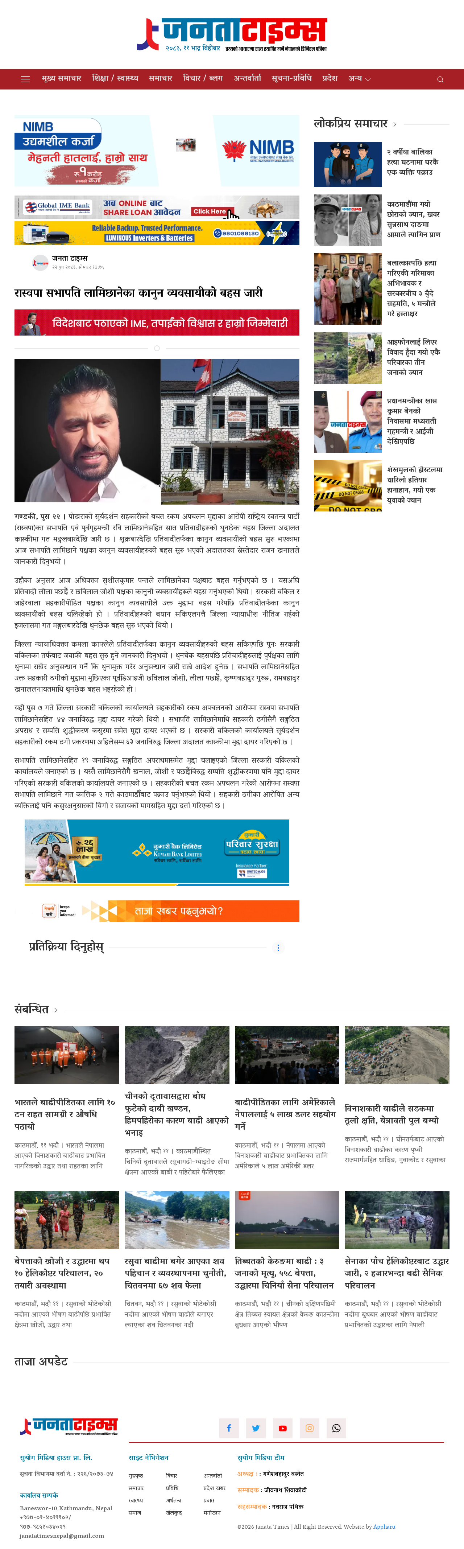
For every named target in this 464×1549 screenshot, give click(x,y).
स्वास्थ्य (136, 1501)
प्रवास (209, 1501)
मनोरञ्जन (212, 1513)
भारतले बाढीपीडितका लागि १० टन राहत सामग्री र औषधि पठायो (64, 1115)
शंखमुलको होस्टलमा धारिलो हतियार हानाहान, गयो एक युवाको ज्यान (415, 486)
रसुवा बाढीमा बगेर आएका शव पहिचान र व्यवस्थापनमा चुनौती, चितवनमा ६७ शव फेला (175, 1274)
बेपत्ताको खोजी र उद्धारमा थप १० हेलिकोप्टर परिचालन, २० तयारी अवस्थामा (61, 1274)
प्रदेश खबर (214, 1488)
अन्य (355, 79)
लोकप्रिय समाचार (351, 125)
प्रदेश (330, 79)
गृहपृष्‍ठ (136, 1476)
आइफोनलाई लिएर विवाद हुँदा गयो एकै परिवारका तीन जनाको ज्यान (413, 358)
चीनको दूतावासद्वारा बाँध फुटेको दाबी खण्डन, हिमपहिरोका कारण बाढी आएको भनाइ (177, 1115)
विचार (171, 1476)
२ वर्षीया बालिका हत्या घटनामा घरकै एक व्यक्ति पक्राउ (412, 163)
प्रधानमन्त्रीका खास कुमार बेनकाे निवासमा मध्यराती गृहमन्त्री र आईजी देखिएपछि (412, 422)
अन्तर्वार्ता (247, 79)
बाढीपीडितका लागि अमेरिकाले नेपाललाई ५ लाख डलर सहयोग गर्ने (285, 1115)
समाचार (160, 79)
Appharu (384, 1527)
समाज (135, 1513)
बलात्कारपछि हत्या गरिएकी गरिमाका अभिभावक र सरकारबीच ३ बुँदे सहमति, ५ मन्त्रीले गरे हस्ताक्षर (411, 289)
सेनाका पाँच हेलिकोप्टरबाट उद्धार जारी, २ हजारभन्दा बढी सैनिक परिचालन (397, 1274)
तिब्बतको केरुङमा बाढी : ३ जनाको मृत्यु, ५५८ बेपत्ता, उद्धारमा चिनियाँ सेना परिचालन (284, 1274)
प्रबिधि (172, 1488)
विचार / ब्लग (203, 79)
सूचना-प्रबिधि (292, 79)
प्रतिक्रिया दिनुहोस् (66, 948)
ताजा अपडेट (41, 1363)
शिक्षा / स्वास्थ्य (115, 79)
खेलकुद (174, 1513)
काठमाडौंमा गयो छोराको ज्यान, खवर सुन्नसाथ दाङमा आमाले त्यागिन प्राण (413, 220)
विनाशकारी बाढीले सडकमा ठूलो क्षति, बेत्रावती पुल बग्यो (392, 1115)
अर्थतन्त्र (173, 1501)
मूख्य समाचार (61, 79)
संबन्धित (31, 1011)
